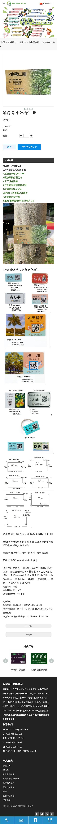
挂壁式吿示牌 (8, 782)
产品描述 (9, 160)
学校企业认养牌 (18, 669)
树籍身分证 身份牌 (11, 778)
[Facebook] (37, 813)
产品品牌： (7, 126)
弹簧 (5, 791)
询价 (9, 147)
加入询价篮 (31, 147)
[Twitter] (47, 813)
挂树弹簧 (7, 800)
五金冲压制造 (8, 795)
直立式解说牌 (8, 787)
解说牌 (6, 770)
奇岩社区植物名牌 (39, 669)
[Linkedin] (42, 813)
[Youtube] (52, 813)
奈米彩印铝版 (8, 774)
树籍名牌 (7, 765)
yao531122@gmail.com (17, 729)
